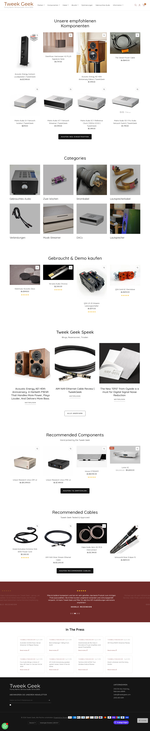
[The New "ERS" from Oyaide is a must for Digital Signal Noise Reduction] (119, 363)
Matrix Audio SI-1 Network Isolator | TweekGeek (24, 121)
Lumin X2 (125, 467)
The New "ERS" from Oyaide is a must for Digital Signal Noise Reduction (119, 392)
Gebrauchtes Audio (103, 5)
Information (117, 5)
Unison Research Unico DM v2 (25, 480)
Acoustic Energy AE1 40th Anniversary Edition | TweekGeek (92, 78)
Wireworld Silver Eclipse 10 (125, 557)
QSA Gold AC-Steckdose (125, 289)
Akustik (74, 5)
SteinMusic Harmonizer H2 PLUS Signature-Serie (58, 57)
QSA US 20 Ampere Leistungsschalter (91, 304)
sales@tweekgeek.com (122, 695)
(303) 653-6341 (119, 698)
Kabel (65, 5)
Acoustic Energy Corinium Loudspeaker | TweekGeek (25, 75)
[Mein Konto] (140, 5)
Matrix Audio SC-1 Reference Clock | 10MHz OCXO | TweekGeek (91, 123)
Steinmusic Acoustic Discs (25, 289)
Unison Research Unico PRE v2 (58, 480)
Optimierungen (87, 5)
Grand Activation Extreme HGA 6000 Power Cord (25, 550)
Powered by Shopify (61, 717)
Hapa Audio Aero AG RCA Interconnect (91, 548)
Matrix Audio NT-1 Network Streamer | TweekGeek (58, 121)
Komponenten (53, 5)
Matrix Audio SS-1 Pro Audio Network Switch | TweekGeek (125, 121)
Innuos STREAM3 (92, 471)
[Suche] (136, 5)
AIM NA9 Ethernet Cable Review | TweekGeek (75, 390)
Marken (40, 5)
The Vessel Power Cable (125, 58)
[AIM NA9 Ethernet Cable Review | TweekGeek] (75, 363)
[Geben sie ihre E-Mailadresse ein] (49, 700)
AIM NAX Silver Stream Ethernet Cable (58, 558)
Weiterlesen (30, 402)
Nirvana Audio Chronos (58, 284)
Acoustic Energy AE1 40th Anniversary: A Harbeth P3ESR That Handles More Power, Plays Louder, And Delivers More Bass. (30, 393)
